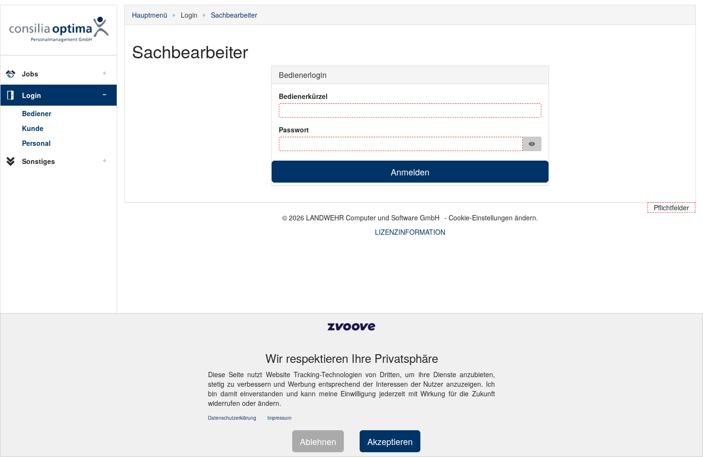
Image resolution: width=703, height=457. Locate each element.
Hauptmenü (149, 15)
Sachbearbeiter (234, 15)
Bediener (36, 113)
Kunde (33, 128)
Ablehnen (318, 441)
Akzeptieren (390, 441)
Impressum (279, 417)
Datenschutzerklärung (232, 417)
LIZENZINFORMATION (410, 232)
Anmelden (410, 171)
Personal (36, 143)
